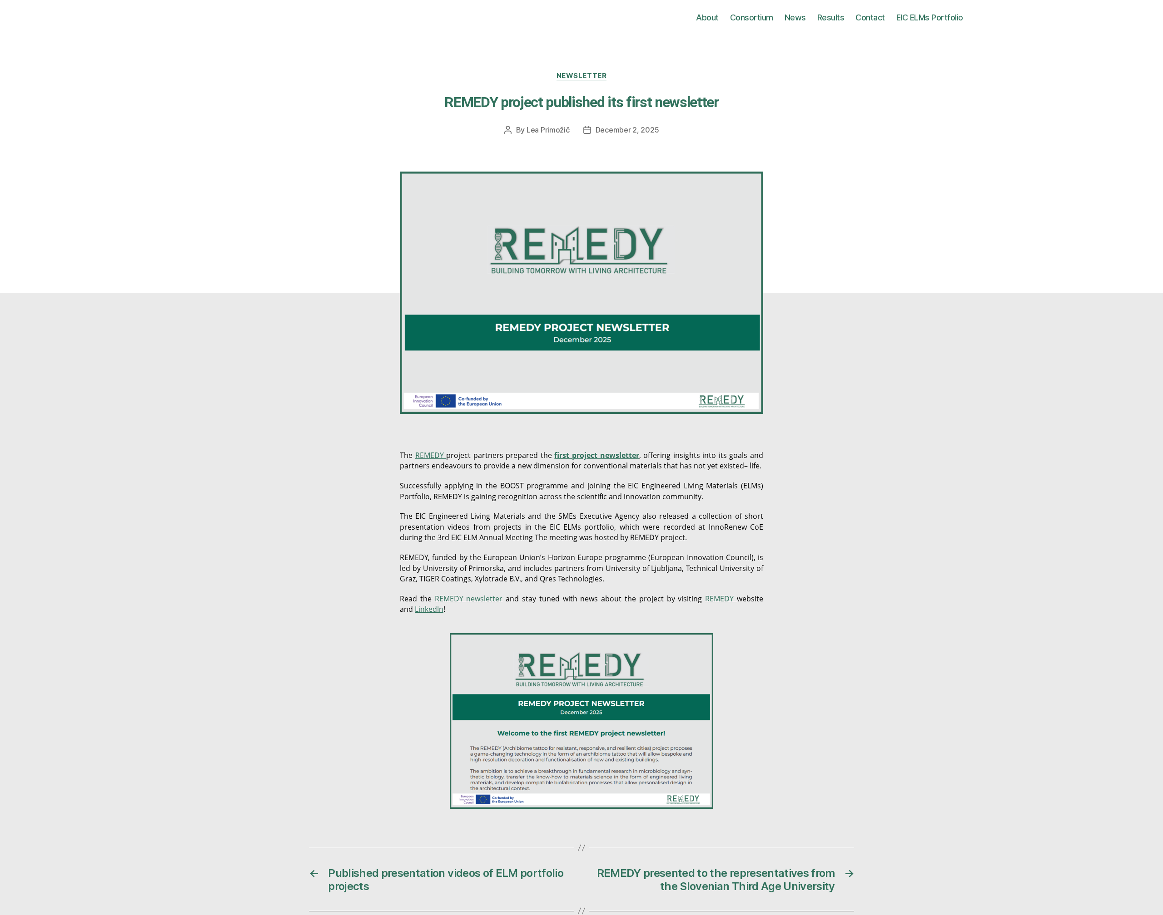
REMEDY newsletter (469, 599)
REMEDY (431, 455)
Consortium (751, 17)
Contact (870, 17)
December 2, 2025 (627, 129)
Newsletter (582, 76)
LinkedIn (429, 609)
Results (831, 17)
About (707, 17)
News (795, 17)
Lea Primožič (548, 129)
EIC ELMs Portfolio (929, 17)
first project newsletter (596, 455)
